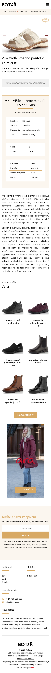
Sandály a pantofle (38, 11)
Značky (5, 582)
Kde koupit (32, 576)
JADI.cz (29, 650)
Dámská (23, 11)
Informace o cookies (25, 659)
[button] (46, 35)
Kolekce (12, 11)
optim (30, 667)
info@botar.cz (12, 602)
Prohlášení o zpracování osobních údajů (25, 656)
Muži (4, 579)
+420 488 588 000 (14, 599)
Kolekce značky (25, 415)
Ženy (4, 576)
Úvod (4, 11)
